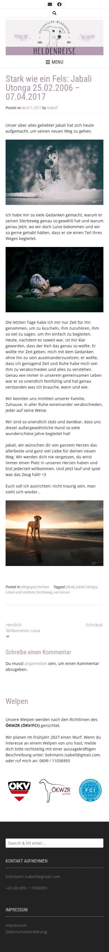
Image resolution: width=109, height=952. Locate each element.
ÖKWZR (13, 725)
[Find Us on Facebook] (59, 4)
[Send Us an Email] (49, 4)
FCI (35, 725)
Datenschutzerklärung (26, 931)
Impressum (16, 925)
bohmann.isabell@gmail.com (72, 754)
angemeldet (36, 663)
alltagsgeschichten (35, 586)
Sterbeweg (44, 592)
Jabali (70, 586)
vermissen (62, 592)
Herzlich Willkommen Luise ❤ (23, 630)
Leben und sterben (20, 592)
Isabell (52, 107)
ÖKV (26, 725)
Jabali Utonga (86, 586)
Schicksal (94, 624)
